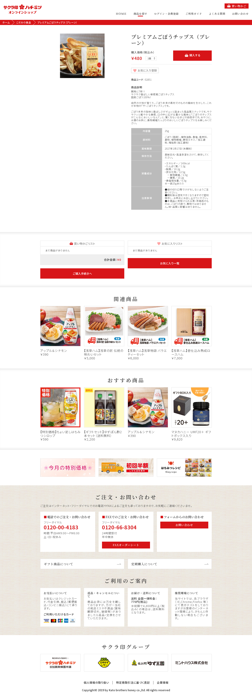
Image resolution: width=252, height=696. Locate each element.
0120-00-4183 (61, 527)
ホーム (6, 22)
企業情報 (163, 682)
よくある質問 (217, 13)
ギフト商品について (58, 564)
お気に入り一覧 (169, 263)
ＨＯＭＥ (121, 13)
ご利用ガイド (193, 13)
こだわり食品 (23, 22)
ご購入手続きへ (82, 273)
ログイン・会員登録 (166, 13)
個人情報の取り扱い (96, 682)
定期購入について (144, 564)
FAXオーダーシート (126, 545)
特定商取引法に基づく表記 (133, 682)
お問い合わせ (240, 13)
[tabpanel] (82, 56)
